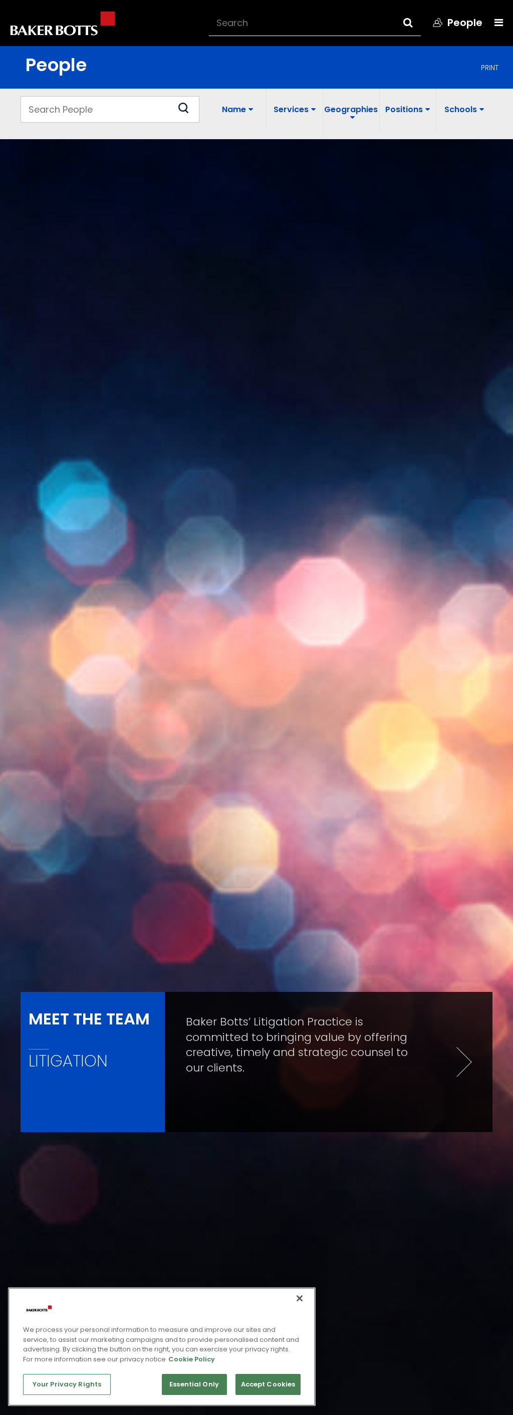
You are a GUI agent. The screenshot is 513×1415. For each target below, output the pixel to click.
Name (234, 109)
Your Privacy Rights (67, 1384)
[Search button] (417, 22)
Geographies (351, 109)
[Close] (300, 1298)
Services (291, 109)
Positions (404, 109)
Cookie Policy (191, 1359)
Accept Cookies (268, 1384)
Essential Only (194, 1384)
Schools (460, 109)
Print (489, 68)
